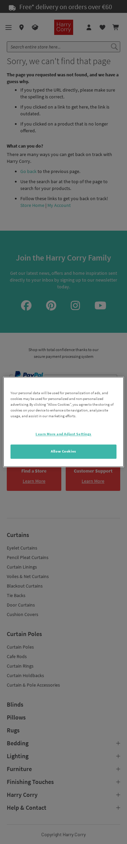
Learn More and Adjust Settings (63, 434)
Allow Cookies (63, 451)
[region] (63, 422)
